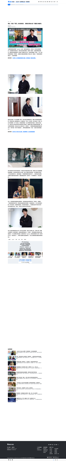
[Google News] (58, 445)
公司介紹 (51, 448)
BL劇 (19, 239)
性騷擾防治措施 (45, 449)
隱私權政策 (44, 448)
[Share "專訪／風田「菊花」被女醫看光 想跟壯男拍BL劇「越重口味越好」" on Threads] (10, 459)
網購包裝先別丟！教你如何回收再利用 (25, 250)
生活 (43, 1)
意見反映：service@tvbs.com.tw (12, 448)
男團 (16, 239)
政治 (45, 1)
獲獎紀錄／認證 (56, 453)
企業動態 (51, 449)
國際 (49, 1)
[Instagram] (54, 445)
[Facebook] (49, 445)
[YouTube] (56, 445)
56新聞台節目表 (39, 449)
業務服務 (55, 451)
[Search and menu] (57, 2)
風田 (22, 239)
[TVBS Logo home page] (11, 1)
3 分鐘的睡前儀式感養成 (25, 245)
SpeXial (13, 239)
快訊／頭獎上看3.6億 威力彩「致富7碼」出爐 (17, 4)
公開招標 (55, 449)
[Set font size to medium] (55, 460)
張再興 (25, 239)
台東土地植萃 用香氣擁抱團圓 (25, 243)
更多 (54, 1)
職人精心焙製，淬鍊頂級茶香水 (25, 244)
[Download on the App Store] (50, 457)
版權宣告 (44, 452)
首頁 (39, 1)
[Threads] (52, 445)
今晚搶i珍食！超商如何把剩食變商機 (25, 249)
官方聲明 (55, 452)
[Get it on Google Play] (56, 457)
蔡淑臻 (9, 239)
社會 (51, 1)
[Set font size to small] (54, 460)
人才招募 (51, 451)
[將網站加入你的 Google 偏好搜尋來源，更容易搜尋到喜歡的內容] (25, 262)
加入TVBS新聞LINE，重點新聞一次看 (25, 260)
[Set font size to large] (57, 460)
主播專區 (51, 452)
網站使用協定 (45, 451)
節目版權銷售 (56, 448)
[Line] (51, 445)
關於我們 (38, 448)
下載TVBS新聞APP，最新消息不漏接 (25, 259)
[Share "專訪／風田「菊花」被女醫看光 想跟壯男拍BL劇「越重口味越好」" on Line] (8, 459)
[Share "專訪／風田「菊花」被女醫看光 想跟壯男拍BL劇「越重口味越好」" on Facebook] (12, 459)
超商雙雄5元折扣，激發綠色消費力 (25, 248)
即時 (41, 1)
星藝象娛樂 (51, 453)
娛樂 (47, 1)
